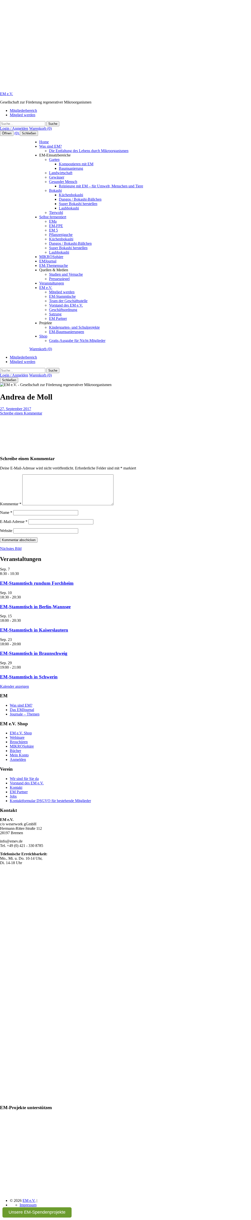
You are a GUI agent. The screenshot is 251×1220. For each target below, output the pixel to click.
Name (6, 512)
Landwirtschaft (60, 173)
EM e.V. (6, 94)
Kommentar (10, 504)
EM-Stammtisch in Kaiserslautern (34, 630)
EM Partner (58, 318)
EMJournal (47, 261)
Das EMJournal (22, 710)
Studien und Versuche (66, 274)
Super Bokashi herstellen (78, 204)
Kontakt (16, 787)
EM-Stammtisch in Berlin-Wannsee (35, 606)
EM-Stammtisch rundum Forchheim (37, 583)
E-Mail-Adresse (13, 521)
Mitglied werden (22, 115)
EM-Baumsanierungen (66, 332)
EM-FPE (56, 226)
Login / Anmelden (14, 128)
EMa (53, 221)
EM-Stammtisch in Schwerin (29, 676)
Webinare (17, 737)
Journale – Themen (24, 714)
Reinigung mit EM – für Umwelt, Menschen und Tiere (101, 186)
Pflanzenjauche (61, 235)
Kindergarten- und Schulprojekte (74, 327)
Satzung (55, 314)
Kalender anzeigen (14, 686)
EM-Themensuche (53, 265)
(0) (17, 133)
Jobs (13, 796)
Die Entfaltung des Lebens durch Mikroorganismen (88, 151)
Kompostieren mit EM (76, 164)
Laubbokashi (69, 208)
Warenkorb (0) (40, 128)
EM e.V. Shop (21, 733)
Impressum (28, 1205)
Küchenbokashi (71, 195)
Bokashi (55, 190)
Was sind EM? (50, 146)
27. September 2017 (15, 409)
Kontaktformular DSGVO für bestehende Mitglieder (50, 801)
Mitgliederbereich (23, 110)
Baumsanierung (71, 168)
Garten (54, 159)
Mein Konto (19, 755)
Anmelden (18, 759)
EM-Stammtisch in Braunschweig (33, 653)
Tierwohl (56, 212)
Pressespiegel (59, 279)
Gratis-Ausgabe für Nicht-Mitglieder (77, 340)
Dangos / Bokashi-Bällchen (80, 199)
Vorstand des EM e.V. (66, 305)
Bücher (15, 751)
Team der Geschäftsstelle (68, 301)
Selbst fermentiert (52, 217)
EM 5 (53, 230)
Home (44, 142)
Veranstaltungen (51, 283)
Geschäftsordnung (63, 310)
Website (6, 531)
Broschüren (19, 742)
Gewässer (56, 177)
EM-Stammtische (62, 296)
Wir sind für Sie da (24, 779)
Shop (43, 336)
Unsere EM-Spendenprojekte (37, 1212)
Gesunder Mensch (63, 182)
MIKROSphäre (51, 257)
